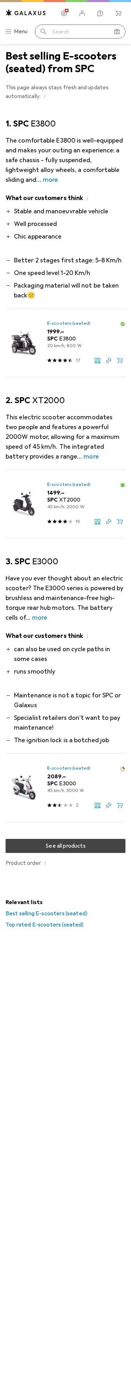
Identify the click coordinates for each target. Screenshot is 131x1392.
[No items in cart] (118, 13)
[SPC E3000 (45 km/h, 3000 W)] (65, 787)
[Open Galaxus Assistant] (100, 13)
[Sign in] (82, 13)
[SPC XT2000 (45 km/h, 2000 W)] (65, 504)
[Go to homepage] (26, 12)
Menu (21, 31)
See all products (65, 845)
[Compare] (97, 360)
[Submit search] (43, 31)
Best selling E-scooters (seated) (46, 913)
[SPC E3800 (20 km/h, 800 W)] (65, 343)
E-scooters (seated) (68, 323)
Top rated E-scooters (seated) (45, 924)
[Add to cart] (119, 360)
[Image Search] (117, 32)
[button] (45, 96)
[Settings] (64, 13)
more (50, 180)
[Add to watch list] (108, 360)
